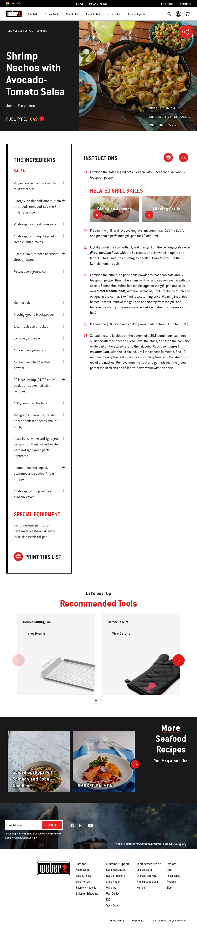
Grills (169, 870)
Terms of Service (23, 837)
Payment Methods (86, 887)
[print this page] (170, 157)
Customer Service (116, 870)
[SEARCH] (169, 14)
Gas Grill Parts (144, 870)
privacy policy (179, 844)
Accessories (173, 875)
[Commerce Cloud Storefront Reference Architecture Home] (14, 14)
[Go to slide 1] (96, 700)
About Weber (83, 870)
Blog (169, 887)
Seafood (42, 30)
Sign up (52, 825)
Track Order (112, 905)
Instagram (81, 825)
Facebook (72, 825)
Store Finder (167, 3)
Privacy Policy (84, 875)
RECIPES (79, 3)
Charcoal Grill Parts (147, 875)
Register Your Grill (115, 875)
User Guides (113, 893)
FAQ (108, 899)
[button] (39, 14)
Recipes (171, 881)
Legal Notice (83, 881)
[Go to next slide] (178, 660)
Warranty (111, 887)
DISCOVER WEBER (98, 3)
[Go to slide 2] (101, 700)
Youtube (90, 826)
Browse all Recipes (20, 30)
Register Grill (185, 3)
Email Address (14, 825)
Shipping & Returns (87, 893)
